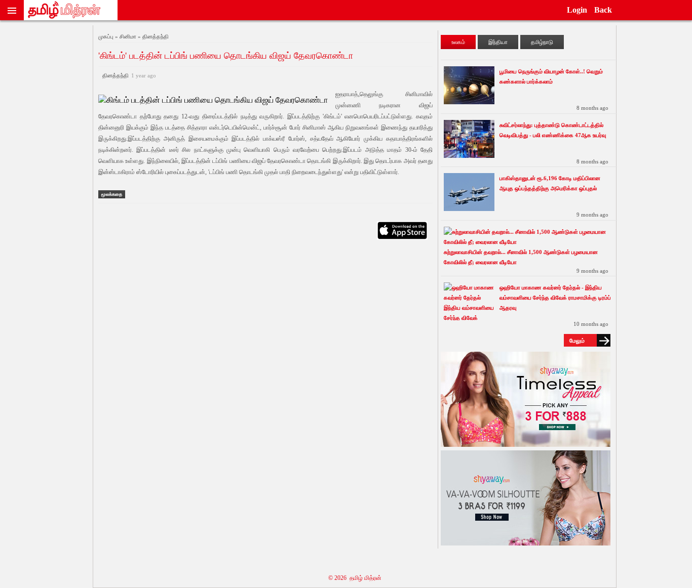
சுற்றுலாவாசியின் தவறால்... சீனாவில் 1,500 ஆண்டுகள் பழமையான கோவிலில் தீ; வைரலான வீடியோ (521, 257)
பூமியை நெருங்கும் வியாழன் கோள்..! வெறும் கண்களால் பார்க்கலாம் (551, 76)
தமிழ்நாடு (542, 42)
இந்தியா (498, 42)
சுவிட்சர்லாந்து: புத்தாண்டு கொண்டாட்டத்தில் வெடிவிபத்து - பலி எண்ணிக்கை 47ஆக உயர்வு (552, 130)
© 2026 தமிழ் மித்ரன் (354, 577)
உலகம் (458, 42)
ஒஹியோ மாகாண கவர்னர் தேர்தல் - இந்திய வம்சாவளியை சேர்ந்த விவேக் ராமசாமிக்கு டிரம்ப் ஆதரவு (555, 297)
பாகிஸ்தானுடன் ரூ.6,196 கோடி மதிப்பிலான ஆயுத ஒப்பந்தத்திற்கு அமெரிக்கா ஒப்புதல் (549, 183)
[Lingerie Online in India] (525, 444)
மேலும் (577, 341)
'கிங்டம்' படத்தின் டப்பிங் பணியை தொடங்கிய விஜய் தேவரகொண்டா (225, 56)
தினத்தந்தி (127, 75)
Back (603, 10)
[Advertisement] (265, 345)
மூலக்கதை (111, 194)
